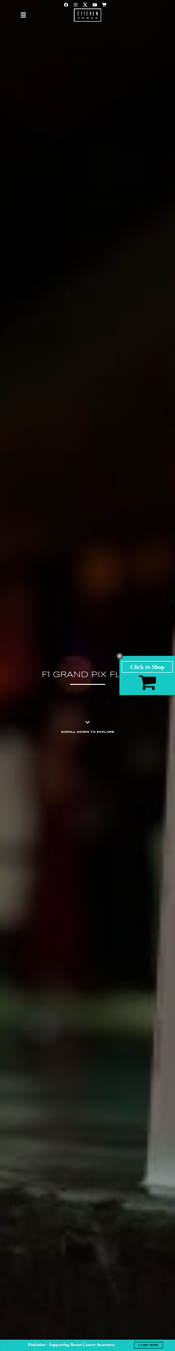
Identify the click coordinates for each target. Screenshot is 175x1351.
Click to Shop (147, 666)
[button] (66, 4)
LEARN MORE (148, 1344)
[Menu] (23, 15)
